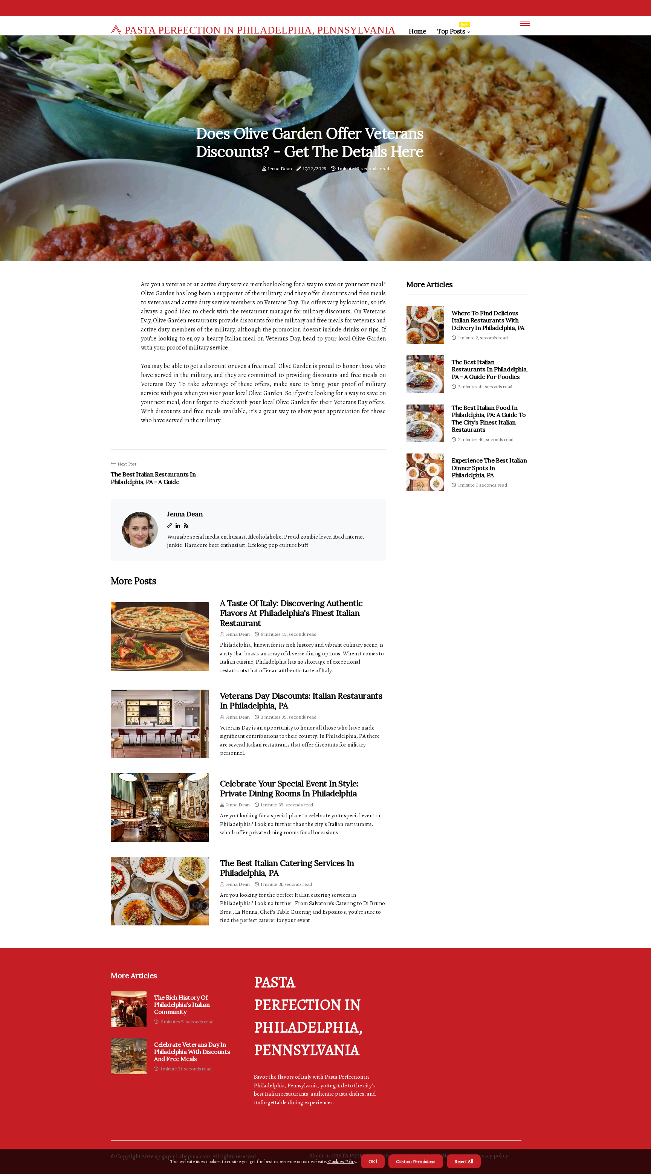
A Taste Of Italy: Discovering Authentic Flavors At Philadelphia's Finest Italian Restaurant (291, 613)
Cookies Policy (341, 1161)
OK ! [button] (372, 1161)
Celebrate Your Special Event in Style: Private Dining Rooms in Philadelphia (289, 788)
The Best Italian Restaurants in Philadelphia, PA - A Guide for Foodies (490, 369)
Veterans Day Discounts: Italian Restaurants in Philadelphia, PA (301, 700)
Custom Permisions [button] (416, 1161)
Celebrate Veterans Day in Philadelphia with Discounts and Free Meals (192, 1052)
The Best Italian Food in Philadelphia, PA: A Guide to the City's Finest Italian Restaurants (489, 418)
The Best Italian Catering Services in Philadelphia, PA (287, 868)
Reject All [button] (463, 1161)
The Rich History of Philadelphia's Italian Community (181, 1004)
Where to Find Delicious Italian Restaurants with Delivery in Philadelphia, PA (488, 320)
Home (417, 31)
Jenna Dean (280, 168)
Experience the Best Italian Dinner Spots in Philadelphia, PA (489, 467)
